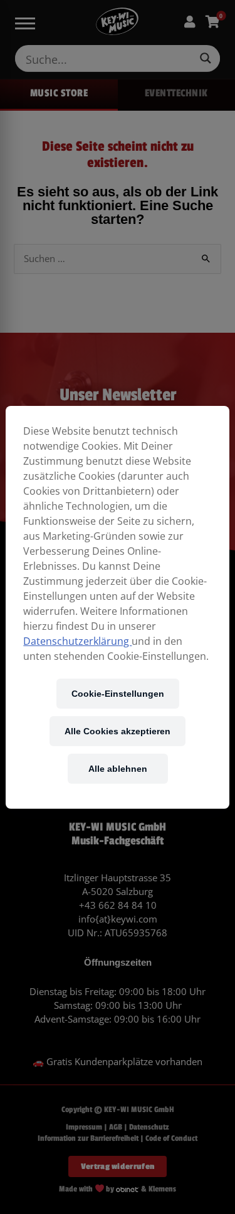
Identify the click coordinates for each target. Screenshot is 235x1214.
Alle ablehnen (117, 768)
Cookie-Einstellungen (117, 693)
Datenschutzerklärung (77, 641)
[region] (117, 607)
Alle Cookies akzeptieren (117, 731)
